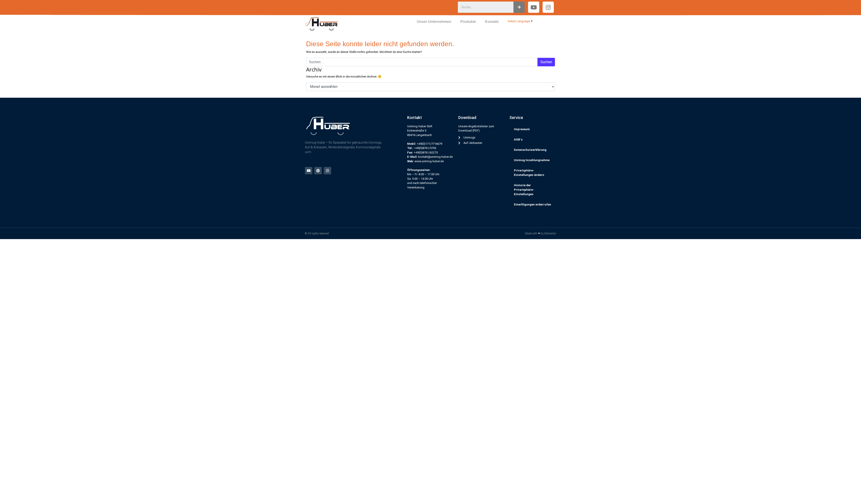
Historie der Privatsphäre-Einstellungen (524, 190)
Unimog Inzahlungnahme (532, 160)
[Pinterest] (318, 170)
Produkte (468, 22)
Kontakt (491, 22)
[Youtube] (308, 170)
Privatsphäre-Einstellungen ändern (529, 173)
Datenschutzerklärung (530, 149)
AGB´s (518, 139)
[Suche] (519, 7)
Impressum (522, 129)
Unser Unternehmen (434, 22)
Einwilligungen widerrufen (532, 204)
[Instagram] (548, 7)
